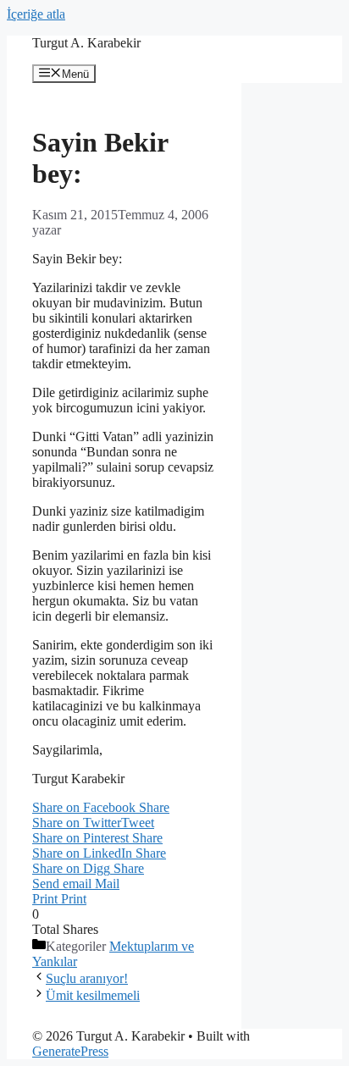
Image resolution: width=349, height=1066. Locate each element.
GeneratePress (70, 1051)
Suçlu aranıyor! (87, 978)
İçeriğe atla (36, 14)
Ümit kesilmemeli (93, 995)
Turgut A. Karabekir (86, 43)
